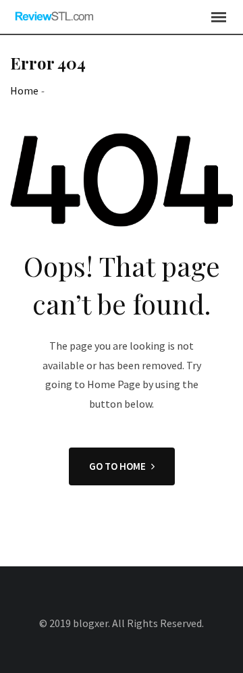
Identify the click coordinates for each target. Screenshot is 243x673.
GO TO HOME (117, 466)
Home (24, 90)
